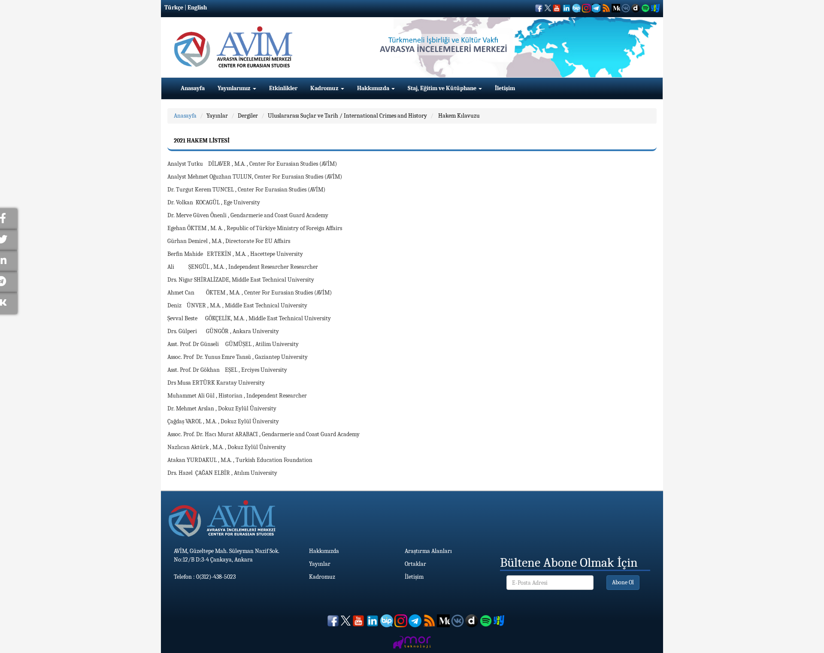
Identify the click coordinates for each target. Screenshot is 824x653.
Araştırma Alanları (428, 551)
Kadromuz (325, 88)
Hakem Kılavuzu (458, 115)
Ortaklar (415, 564)
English (197, 7)
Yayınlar (217, 115)
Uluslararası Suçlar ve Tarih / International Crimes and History (347, 115)
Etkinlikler (283, 88)
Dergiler (248, 115)
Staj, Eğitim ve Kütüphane (443, 88)
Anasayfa (193, 88)
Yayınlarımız (235, 88)
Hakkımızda (374, 88)
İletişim (505, 88)
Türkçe (173, 7)
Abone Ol (623, 582)
